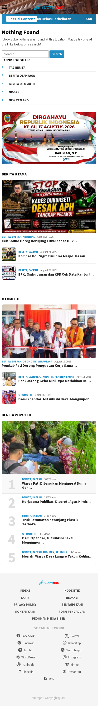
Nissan (14, 92)
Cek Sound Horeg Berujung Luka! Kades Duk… (39, 241)
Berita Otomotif (22, 84)
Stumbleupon (74, 650)
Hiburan (48, 552)
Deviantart (74, 672)
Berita (6, 236)
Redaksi (72, 598)
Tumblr (28, 650)
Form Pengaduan (72, 612)
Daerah (16, 236)
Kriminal (29, 236)
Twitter (74, 636)
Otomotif (30, 361)
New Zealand (19, 100)
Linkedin (28, 672)
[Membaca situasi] (49, 6)
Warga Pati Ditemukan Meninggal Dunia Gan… (54, 485)
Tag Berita (17, 68)
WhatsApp (74, 643)
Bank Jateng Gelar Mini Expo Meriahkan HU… (54, 381)
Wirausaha (45, 361)
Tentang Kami (72, 605)
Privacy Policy (25, 605)
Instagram (74, 657)
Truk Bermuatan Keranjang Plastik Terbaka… (50, 522)
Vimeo (74, 665)
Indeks (25, 591)
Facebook (28, 636)
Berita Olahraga (22, 76)
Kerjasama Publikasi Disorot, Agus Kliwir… (56, 502)
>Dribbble (28, 665)
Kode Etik (72, 591)
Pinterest (28, 643)
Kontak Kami (25, 612)
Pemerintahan (64, 376)
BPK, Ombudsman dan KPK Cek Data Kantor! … (56, 274)
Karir (25, 598)
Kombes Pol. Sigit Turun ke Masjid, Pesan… (53, 256)
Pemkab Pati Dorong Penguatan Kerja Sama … (39, 365)
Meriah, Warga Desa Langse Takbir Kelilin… (57, 556)
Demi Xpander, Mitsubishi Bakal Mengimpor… (55, 399)
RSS (51, 679)
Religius (61, 552)
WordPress (28, 657)
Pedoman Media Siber (48, 619)
